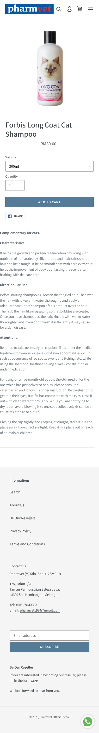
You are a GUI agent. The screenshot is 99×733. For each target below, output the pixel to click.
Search (15, 492)
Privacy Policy (20, 531)
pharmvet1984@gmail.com (40, 610)
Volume (10, 157)
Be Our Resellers (23, 518)
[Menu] (90, 9)
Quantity (11, 176)
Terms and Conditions (27, 544)
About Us (17, 505)
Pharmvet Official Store (55, 717)
